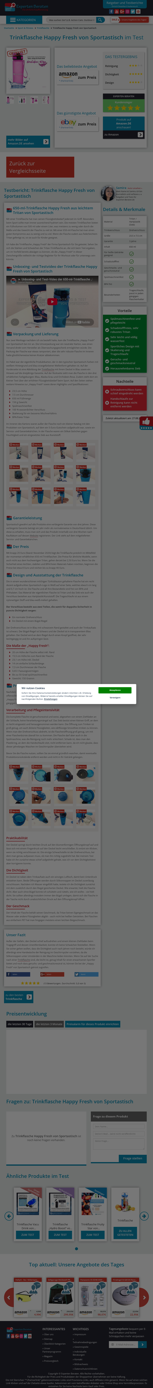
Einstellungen (50, 699)
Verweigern (115, 697)
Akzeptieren (115, 690)
